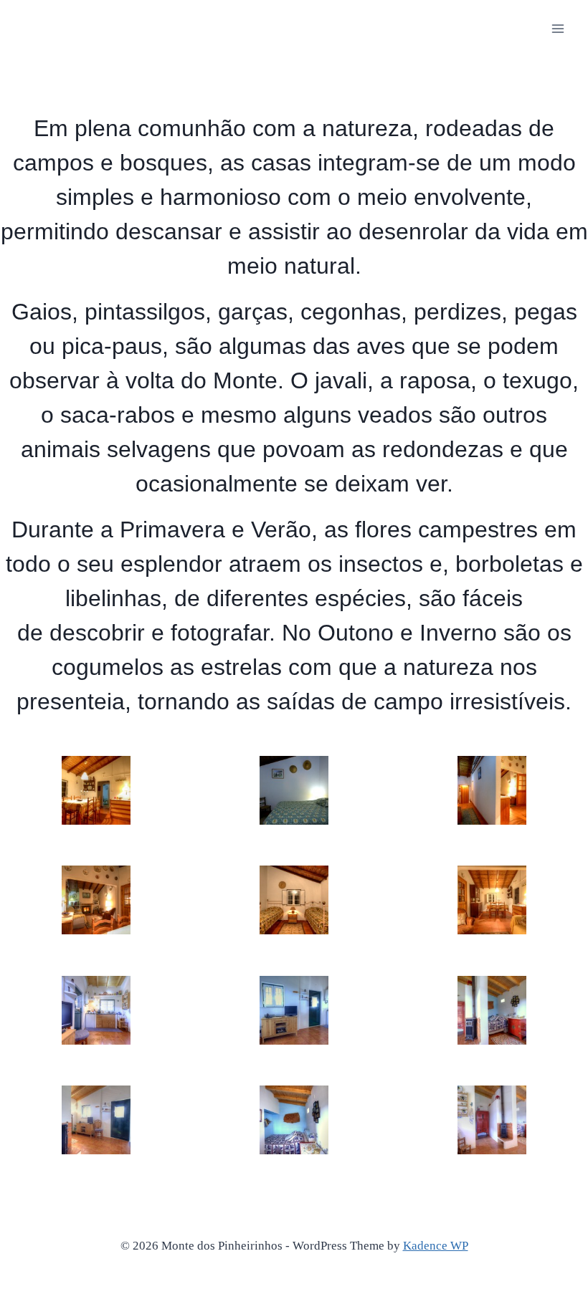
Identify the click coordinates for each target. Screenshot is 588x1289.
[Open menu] (557, 28)
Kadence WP (435, 1245)
